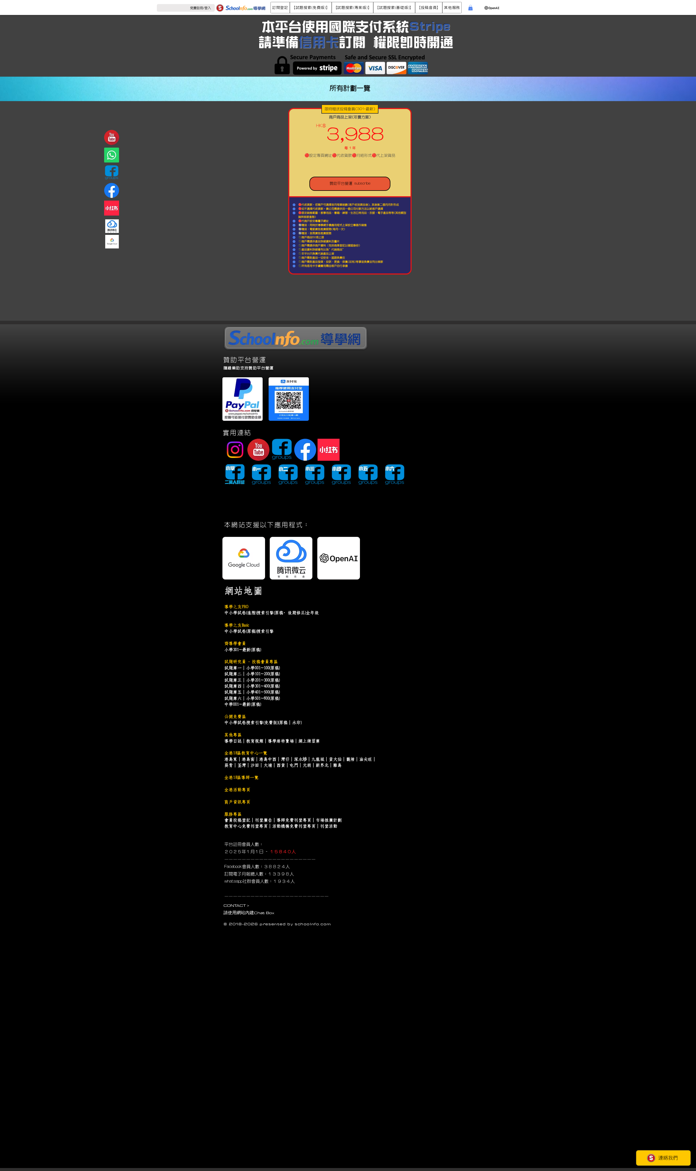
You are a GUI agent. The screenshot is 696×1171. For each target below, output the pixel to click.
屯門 (294, 765)
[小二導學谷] (288, 475)
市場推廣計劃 (329, 820)
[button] (280, 7)
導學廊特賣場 (281, 741)
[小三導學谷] (314, 475)
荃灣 (241, 765)
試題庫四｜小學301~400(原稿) (252, 686)
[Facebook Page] (111, 190)
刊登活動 (328, 826)
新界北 (322, 765)
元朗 (307, 765)
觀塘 (350, 759)
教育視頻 (254, 741)
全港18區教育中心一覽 (245, 753)
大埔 (267, 765)
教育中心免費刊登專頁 (246, 826)
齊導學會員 (235, 643)
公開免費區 (235, 716)
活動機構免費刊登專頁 (294, 826)
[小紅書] (111, 208)
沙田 (254, 765)
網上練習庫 (309, 741)
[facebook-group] (111, 172)
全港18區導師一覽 (241, 777)
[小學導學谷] (235, 475)
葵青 (228, 765)
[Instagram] (235, 450)
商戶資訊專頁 (237, 802)
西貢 (280, 765)
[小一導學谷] (261, 475)
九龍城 (317, 759)
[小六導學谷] (394, 475)
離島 (337, 765)
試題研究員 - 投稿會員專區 (251, 661)
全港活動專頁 (237, 789)
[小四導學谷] (341, 475)
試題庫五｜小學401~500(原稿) (252, 692)
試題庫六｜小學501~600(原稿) (252, 698)
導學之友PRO (236, 607)
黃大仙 (335, 759)
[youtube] (111, 137)
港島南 (248, 759)
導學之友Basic (236, 625)
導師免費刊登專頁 (293, 820)
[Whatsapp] (111, 155)
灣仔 (285, 759)
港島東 (230, 759)
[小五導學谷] (368, 475)
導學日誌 (233, 741)
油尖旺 (365, 759)
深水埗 (300, 759)
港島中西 (267, 759)
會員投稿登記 (237, 820)
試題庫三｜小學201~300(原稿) (252, 680)
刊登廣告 (263, 820)
